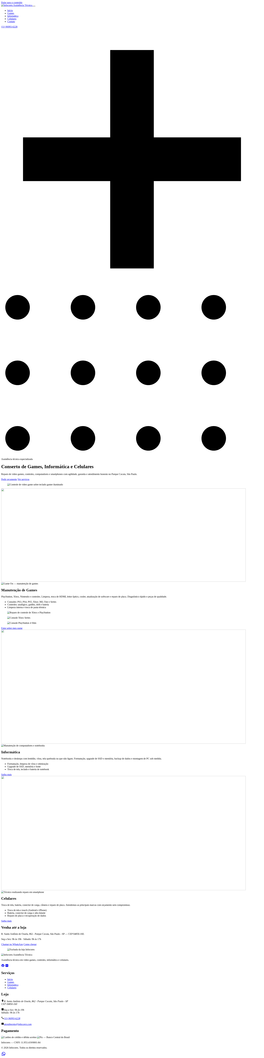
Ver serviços (23, 479)
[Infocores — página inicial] (17, 5)
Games (10, 13)
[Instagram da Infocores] (7, 966)
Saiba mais (6, 774)
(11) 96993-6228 (9, 26)
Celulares (11, 18)
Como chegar (30, 944)
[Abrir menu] (34, 6)
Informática (12, 16)
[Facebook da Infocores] (3, 966)
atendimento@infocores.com (18, 1024)
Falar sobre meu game (11, 628)
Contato (11, 21)
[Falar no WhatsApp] (3, 1055)
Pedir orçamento (9, 479)
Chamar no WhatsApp (12, 944)
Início (10, 10)
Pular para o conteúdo (11, 2)
